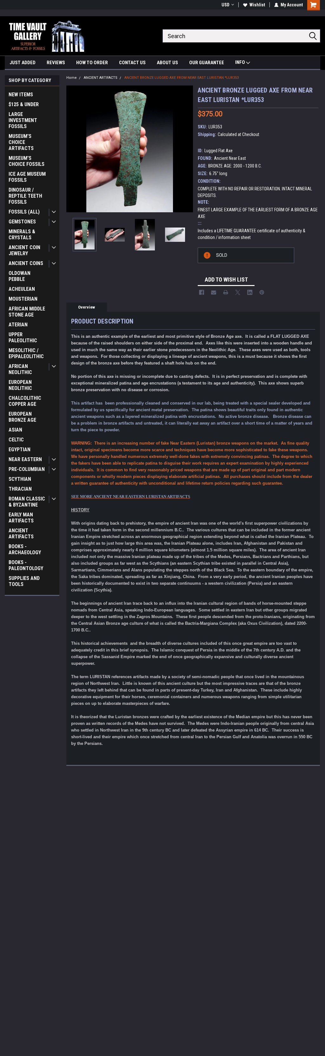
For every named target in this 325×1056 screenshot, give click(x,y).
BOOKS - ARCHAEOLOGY (25, 549)
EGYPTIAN (19, 449)
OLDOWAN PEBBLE (19, 276)
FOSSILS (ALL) (24, 212)
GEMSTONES (22, 222)
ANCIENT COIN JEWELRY (24, 250)
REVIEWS (56, 62)
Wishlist (257, 4)
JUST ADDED (23, 62)
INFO (240, 62)
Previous (72, 149)
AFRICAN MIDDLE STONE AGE (27, 312)
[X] (237, 292)
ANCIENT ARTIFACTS (21, 534)
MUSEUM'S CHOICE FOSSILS (26, 161)
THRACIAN (20, 489)
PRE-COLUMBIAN (27, 469)
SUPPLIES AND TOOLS (24, 581)
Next (186, 149)
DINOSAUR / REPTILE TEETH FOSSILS (25, 196)
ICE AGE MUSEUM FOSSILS (27, 177)
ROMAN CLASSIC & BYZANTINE (27, 502)
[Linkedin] (249, 292)
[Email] (213, 292)
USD (225, 4)
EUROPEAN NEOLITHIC (20, 385)
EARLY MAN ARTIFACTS (21, 518)
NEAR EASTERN (25, 459)
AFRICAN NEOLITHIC (20, 369)
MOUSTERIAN (23, 299)
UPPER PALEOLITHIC (23, 337)
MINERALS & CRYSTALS (22, 234)
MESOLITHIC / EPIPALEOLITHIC (26, 353)
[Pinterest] (261, 292)
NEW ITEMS (21, 95)
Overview (86, 307)
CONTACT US (132, 62)
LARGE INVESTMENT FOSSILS (23, 120)
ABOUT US (167, 62)
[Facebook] (201, 292)
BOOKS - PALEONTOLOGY (26, 565)
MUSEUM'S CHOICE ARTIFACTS (21, 142)
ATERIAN (18, 325)
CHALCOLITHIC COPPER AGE (25, 401)
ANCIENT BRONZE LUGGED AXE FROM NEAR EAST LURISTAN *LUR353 (181, 78)
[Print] (225, 292)
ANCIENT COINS (26, 263)
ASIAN (15, 430)
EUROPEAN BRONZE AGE (22, 417)
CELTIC (16, 440)
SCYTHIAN (20, 479)
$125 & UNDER (24, 104)
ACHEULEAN (22, 289)
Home (71, 78)
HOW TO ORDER (92, 62)
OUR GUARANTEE (206, 62)
